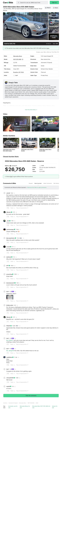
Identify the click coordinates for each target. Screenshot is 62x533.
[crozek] (4, 247)
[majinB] (4, 386)
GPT (7, 265)
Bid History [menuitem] (56, 183)
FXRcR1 (8, 325)
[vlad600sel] (4, 357)
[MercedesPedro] (4, 238)
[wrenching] (4, 274)
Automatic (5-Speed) (13, 403)
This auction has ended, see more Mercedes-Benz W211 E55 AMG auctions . (27, 48)
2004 (37, 403)
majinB (8, 386)
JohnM (8, 193)
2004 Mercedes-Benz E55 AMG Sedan (9, 150)
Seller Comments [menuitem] (47, 183)
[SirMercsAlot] (4, 305)
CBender (8, 212)
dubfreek (8, 257)
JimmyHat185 (9, 377)
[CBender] (4, 212)
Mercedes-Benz (17, 56)
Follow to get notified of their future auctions (19, 176)
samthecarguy (10, 229)
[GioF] (14, 75)
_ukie (7, 220)
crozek (8, 246)
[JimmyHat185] (4, 378)
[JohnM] (4, 193)
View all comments (31, 395)
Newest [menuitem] (31, 183)
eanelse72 (14, 165)
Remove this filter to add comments (36, 187)
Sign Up (54, 2)
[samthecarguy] (4, 229)
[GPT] (4, 266)
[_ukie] (4, 221)
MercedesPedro (10, 238)
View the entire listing (30, 109)
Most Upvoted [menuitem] (38, 183)
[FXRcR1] (4, 326)
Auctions (5, 403)
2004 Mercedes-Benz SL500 (27, 150)
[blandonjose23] (4, 283)
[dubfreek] (4, 257)
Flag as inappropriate (21, 208)
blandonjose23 (10, 283)
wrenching (9, 274)
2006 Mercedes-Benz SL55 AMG (45, 150)
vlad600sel (9, 357)
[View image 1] (9, 297)
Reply (12, 208)
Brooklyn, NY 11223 (18, 72)
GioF (16, 75)
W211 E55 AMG (17, 59)
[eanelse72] (10, 165)
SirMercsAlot (9, 305)
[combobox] (32, 2)
